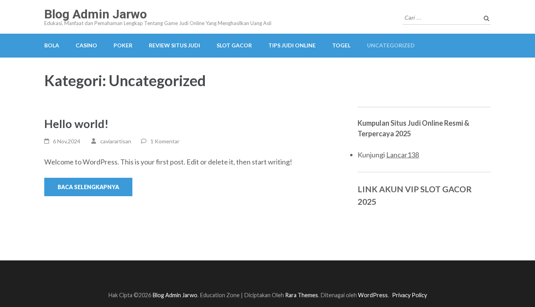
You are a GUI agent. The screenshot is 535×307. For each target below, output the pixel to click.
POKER (123, 45)
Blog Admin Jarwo (95, 14)
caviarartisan (115, 141)
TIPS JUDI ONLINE (292, 45)
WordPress (373, 295)
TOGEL (341, 45)
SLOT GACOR (234, 45)
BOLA (51, 45)
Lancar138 (402, 154)
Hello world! (76, 123)
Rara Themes (301, 295)
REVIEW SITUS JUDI (174, 45)
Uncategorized (391, 45)
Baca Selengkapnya (88, 187)
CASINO (86, 45)
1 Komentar (164, 141)
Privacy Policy (409, 295)
